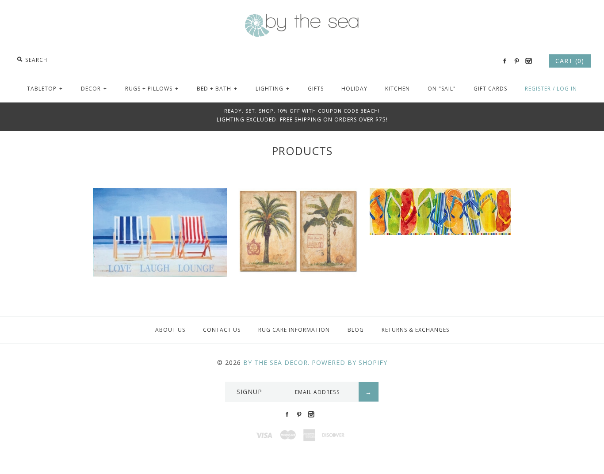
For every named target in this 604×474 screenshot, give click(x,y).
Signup (249, 391)
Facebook (504, 61)
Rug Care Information (294, 330)
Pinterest (516, 61)
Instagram (528, 61)
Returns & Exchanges (415, 330)
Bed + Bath (217, 88)
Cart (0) (569, 61)
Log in (567, 88)
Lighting (273, 88)
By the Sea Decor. (276, 362)
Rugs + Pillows (152, 88)
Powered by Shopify (349, 362)
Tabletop (45, 88)
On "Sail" (442, 88)
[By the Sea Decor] (302, 18)
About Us (170, 330)
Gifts (316, 88)
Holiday (354, 88)
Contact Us (222, 330)
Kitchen (397, 88)
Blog (356, 330)
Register (538, 88)
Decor (94, 88)
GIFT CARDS (490, 88)
